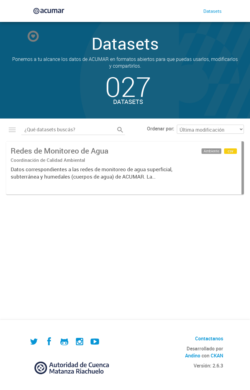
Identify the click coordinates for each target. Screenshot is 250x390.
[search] (120, 130)
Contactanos (209, 338)
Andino (192, 355)
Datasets (212, 11)
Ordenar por (160, 129)
